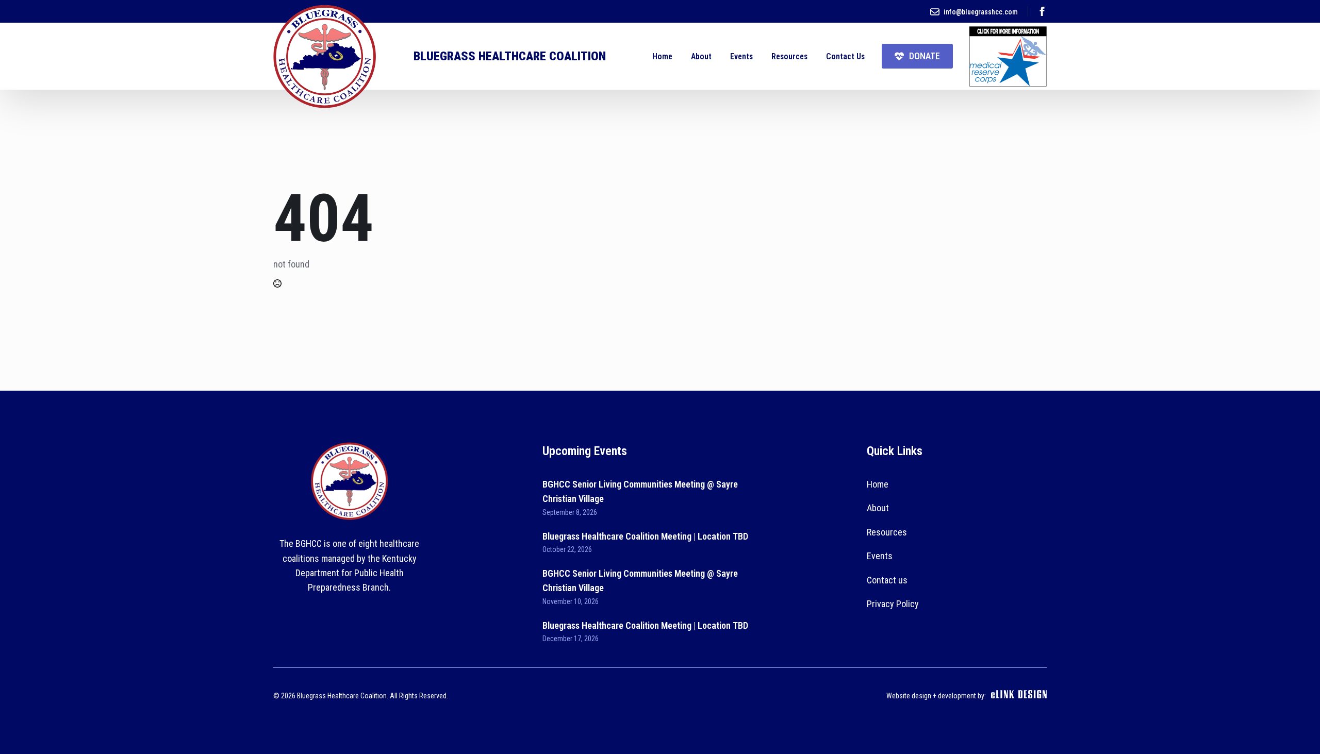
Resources (789, 56)
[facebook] (1042, 11)
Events (741, 56)
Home (662, 56)
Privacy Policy (893, 603)
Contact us (887, 580)
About (701, 56)
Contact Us (845, 56)
